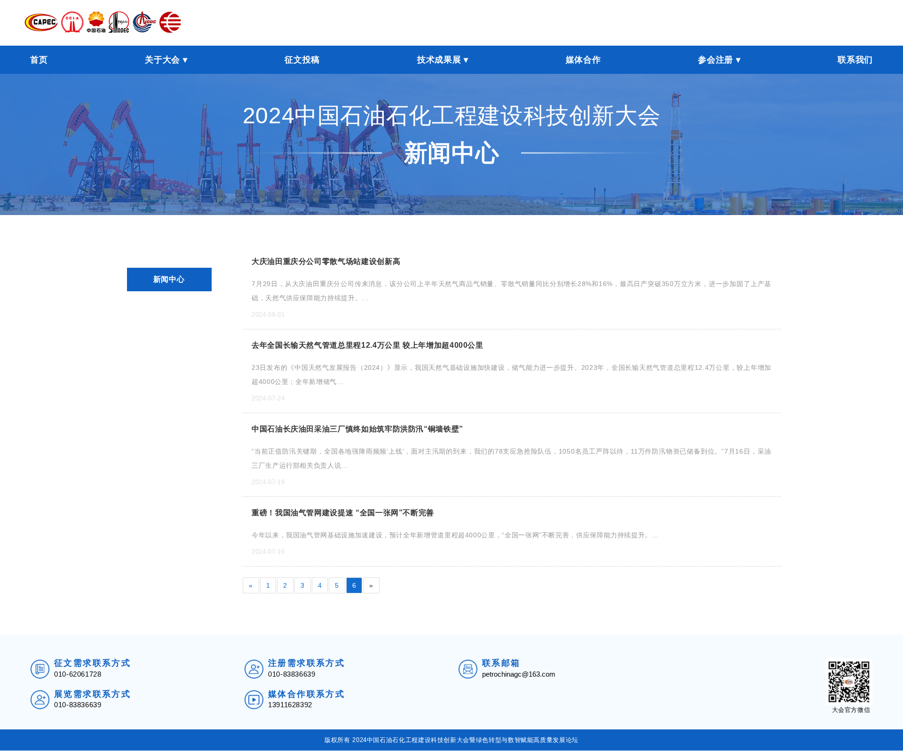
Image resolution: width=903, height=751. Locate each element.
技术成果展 (439, 59)
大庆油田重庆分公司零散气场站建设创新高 (326, 261)
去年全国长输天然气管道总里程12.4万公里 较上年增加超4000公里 (367, 345)
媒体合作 (583, 59)
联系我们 (855, 59)
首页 (39, 59)
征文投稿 (302, 59)
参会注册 (715, 59)
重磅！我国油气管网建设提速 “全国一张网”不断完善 (343, 513)
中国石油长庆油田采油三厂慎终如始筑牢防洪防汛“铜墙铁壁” (357, 429)
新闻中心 (169, 279)
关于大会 (162, 59)
